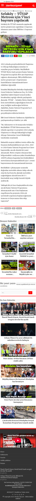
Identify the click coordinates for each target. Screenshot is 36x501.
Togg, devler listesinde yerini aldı (13, 213)
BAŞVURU (7, 208)
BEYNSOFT (10, 492)
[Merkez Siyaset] (13, 5)
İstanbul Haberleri (19, 11)
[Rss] (12, 494)
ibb (14, 208)
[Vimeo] (23, 494)
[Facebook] (14, 494)
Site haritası (7, 482)
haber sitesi (25, 492)
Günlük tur (18, 492)
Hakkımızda (4, 454)
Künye (2, 452)
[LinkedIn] (18, 494)
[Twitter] (16, 494)
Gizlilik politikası (5, 460)
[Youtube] (19, 494)
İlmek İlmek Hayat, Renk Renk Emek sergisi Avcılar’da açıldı (16, 470)
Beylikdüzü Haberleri (11, 485)
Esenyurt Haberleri (18, 487)
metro (19, 208)
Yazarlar (2, 457)
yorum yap (29, 11)
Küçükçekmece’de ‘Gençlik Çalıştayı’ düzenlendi (23, 216)
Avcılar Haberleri (24, 485)
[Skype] (21, 494)
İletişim (2, 463)
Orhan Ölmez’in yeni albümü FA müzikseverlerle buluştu (11, 476)
